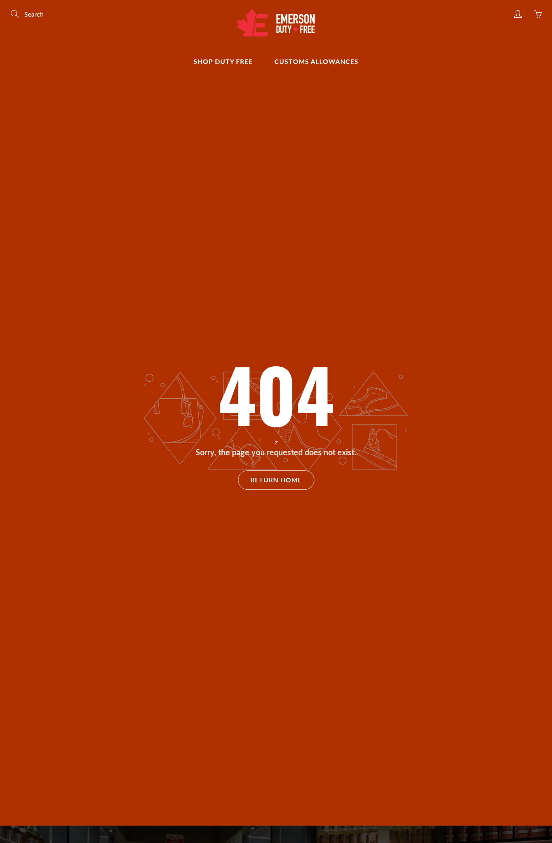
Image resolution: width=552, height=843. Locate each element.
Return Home (276, 480)
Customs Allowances (316, 61)
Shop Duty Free (223, 61)
